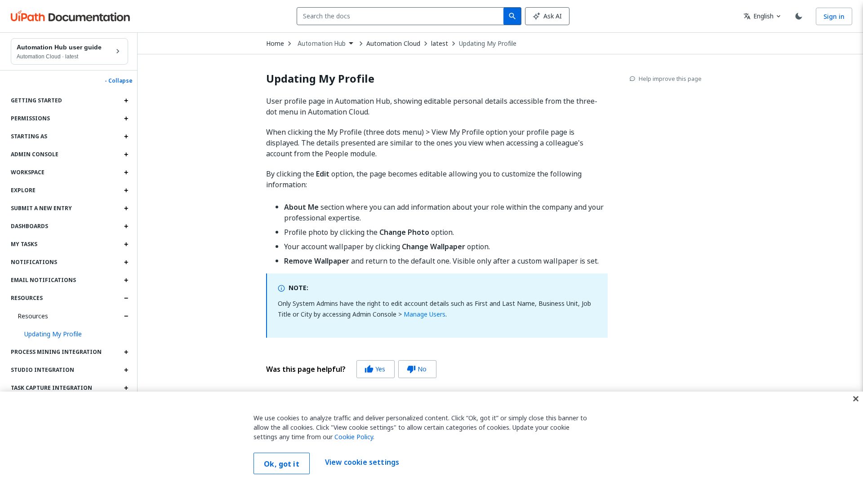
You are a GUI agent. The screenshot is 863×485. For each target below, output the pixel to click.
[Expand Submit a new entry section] (126, 208)
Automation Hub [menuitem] (322, 43)
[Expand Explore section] (126, 190)
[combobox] (402, 16)
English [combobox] (758, 16)
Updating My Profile (487, 43)
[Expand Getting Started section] (126, 101)
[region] (431, 438)
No (417, 369)
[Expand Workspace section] (126, 172)
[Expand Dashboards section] (126, 226)
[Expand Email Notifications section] (126, 280)
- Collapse (119, 81)
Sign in (834, 16)
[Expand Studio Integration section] (126, 370)
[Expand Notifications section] (126, 262)
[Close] (856, 398)
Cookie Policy (353, 436)
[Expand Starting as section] (126, 136)
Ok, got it (281, 464)
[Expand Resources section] (126, 298)
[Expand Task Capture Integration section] (126, 388)
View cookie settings (362, 462)
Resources (33, 316)
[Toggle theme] (798, 16)
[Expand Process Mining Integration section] (126, 352)
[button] (73, 334)
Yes (375, 369)
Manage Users (424, 314)
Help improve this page (670, 78)
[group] (351, 369)
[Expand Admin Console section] (126, 154)
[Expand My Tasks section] (126, 244)
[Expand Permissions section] (126, 119)
